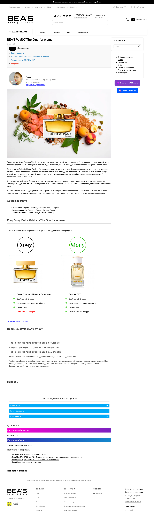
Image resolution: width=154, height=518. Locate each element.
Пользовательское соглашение (74, 506)
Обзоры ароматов (125, 57)
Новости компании (126, 67)
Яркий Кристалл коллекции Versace (26, 462)
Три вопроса (123, 72)
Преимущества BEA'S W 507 (23, 60)
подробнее (96, 2)
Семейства (122, 62)
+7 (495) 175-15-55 (62, 16)
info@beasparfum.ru (80, 18)
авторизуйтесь (86, 480)
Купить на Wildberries (18, 430)
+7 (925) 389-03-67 (83, 15)
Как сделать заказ (70, 493)
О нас (37, 493)
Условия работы (14, 7)
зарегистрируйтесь (71, 480)
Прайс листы (60, 7)
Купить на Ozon (15, 440)
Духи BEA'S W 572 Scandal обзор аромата (28, 454)
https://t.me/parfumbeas (35, 85)
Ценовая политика (70, 510)
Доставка (38, 7)
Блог (69, 32)
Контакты (73, 7)
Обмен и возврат (70, 502)
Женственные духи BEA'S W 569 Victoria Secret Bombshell (35, 460)
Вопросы (15, 63)
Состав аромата (17, 53)
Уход (120, 65)
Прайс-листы (40, 502)
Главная (42, 32)
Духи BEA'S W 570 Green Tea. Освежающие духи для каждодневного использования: (46, 457)
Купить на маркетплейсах (17, 321)
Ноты (120, 60)
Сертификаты (83, 32)
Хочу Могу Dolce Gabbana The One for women (30, 57)
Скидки (27, 7)
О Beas (49, 7)
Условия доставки (70, 498)
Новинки (56, 32)
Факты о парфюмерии (127, 70)
